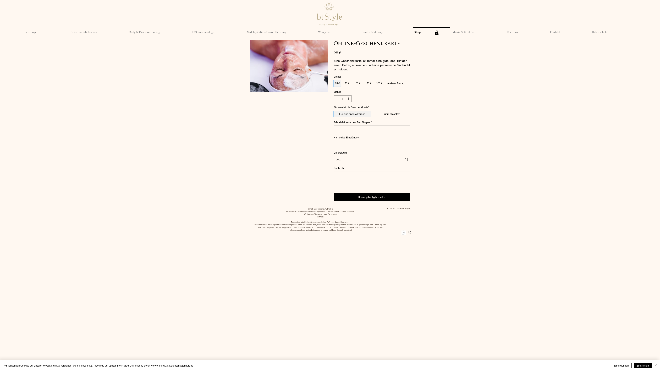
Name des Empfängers (347, 137)
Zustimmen (643, 365)
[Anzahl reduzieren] (336, 98)
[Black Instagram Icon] (409, 233)
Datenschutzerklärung (181, 365)
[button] (437, 32)
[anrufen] (404, 233)
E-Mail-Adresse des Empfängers (353, 122)
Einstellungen (621, 365)
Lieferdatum (340, 152)
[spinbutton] (342, 98)
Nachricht (339, 168)
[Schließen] (656, 365)
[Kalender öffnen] (406, 159)
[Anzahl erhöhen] (348, 98)
